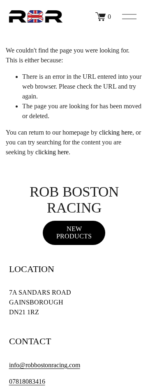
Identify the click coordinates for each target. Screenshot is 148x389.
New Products (74, 232)
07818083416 (27, 381)
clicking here (115, 132)
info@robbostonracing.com (44, 365)
